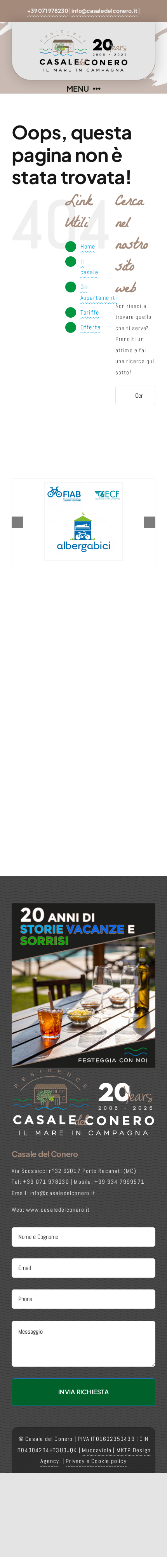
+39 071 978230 (47, 10)
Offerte (90, 327)
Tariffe (89, 312)
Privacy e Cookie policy (96, 1461)
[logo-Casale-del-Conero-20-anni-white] (83, 1070)
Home (88, 246)
